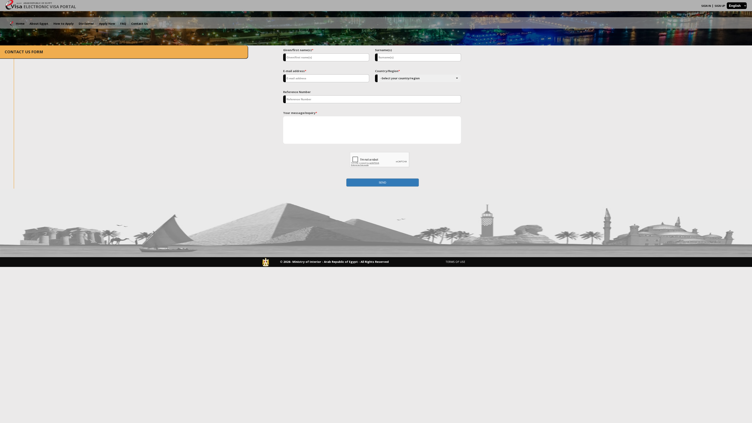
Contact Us (139, 23)
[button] (382, 182)
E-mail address (294, 71)
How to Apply (63, 23)
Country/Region (387, 71)
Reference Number (297, 92)
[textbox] (326, 57)
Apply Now (107, 23)
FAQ (123, 23)
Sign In (706, 6)
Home (20, 23)
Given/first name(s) (298, 50)
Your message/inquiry (300, 113)
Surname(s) (383, 50)
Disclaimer (86, 23)
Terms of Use (455, 262)
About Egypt (39, 23)
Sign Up (720, 6)
